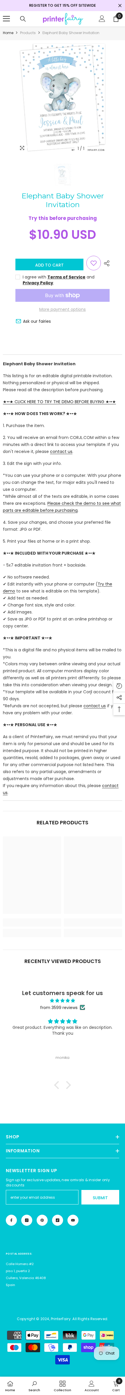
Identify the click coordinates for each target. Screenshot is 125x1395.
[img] (62, 1000)
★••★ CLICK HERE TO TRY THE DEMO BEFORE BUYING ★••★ (59, 402)
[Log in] (102, 18)
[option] (62, 97)
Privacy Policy (38, 283)
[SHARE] (105, 263)
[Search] (22, 18)
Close (120, 5)
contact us (61, 451)
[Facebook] (11, 1220)
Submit (100, 1198)
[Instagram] (26, 1220)
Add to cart (49, 265)
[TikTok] (57, 1220)
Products (28, 32)
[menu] (6, 18)
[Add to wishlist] (93, 263)
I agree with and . (58, 280)
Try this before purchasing (62, 218)
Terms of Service (66, 277)
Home (8, 32)
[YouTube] (72, 1220)
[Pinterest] (42, 1220)
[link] (32, 922)
